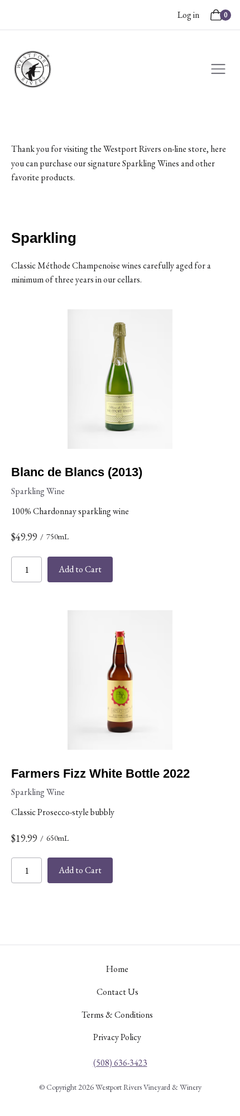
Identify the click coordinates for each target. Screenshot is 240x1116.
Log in (188, 15)
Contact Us (117, 992)
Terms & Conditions (117, 1015)
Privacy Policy (117, 1037)
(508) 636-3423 (120, 1063)
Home (117, 969)
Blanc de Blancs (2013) (76, 472)
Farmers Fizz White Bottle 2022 (100, 773)
